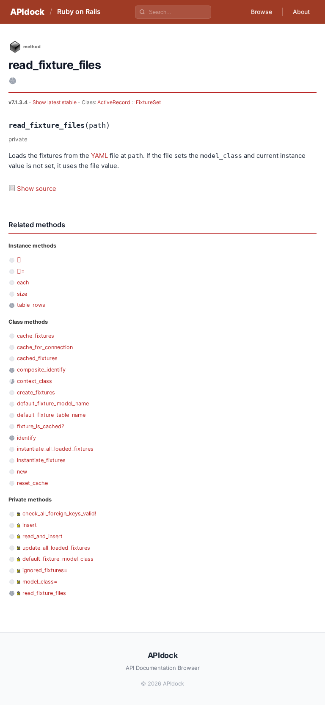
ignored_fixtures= (44, 570)
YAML (99, 155)
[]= (21, 271)
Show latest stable (55, 102)
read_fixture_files (44, 593)
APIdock (27, 12)
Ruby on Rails (79, 11)
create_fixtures (36, 392)
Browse (261, 11)
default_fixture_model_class (58, 559)
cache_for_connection (45, 347)
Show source (36, 189)
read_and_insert (42, 536)
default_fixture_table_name (51, 415)
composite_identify (41, 369)
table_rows (31, 305)
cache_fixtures (35, 336)
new (22, 471)
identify (26, 438)
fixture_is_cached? (40, 426)
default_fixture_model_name (53, 403)
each (23, 282)
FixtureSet (148, 102)
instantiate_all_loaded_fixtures (55, 449)
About (301, 11)
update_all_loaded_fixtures (56, 548)
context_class (34, 381)
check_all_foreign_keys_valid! (59, 513)
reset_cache (32, 483)
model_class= (39, 581)
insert (29, 525)
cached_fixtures (37, 358)
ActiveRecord (113, 102)
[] (19, 259)
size (22, 294)
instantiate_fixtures (41, 460)
